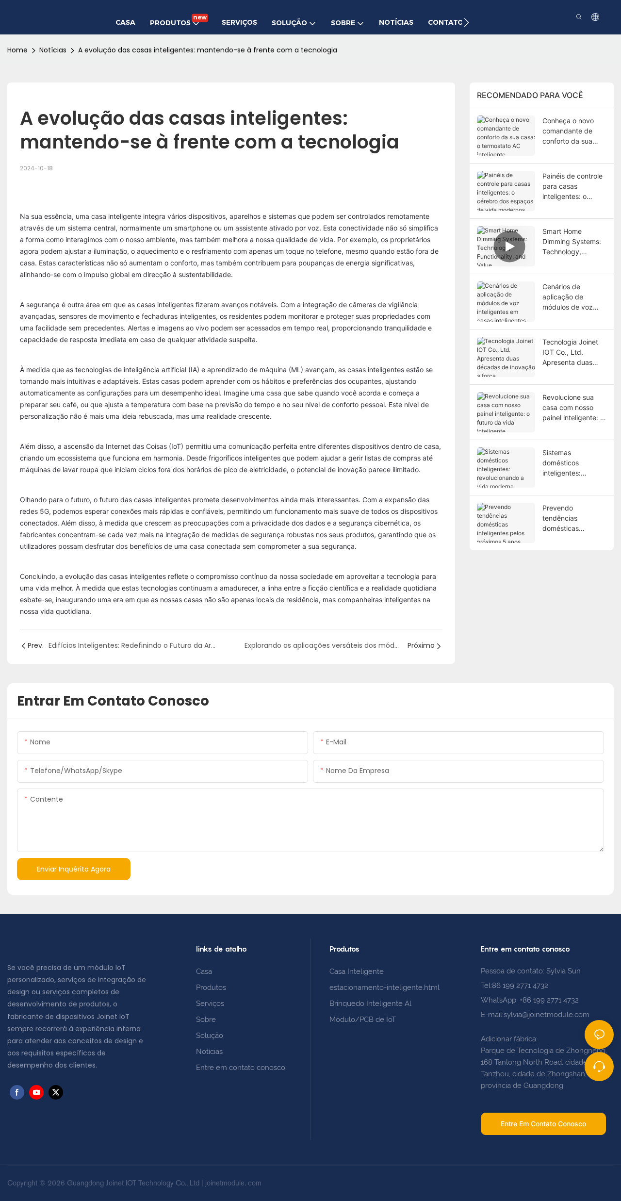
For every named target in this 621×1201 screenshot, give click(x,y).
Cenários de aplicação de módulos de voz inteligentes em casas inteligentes (570, 297)
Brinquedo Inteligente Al (370, 1003)
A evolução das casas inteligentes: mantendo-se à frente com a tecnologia (207, 50)
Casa (204, 971)
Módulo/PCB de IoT (362, 1019)
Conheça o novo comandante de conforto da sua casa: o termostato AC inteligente (572, 131)
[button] (466, 22)
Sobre (206, 1019)
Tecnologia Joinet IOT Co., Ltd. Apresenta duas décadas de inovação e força (570, 352)
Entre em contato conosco (240, 1067)
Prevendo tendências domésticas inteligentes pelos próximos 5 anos (570, 518)
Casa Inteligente (356, 971)
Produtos (212, 987)
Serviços (210, 1003)
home (17, 50)
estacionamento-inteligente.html (384, 987)
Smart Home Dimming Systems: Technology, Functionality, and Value (571, 242)
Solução (209, 1035)
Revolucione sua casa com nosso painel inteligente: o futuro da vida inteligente (573, 408)
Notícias (52, 50)
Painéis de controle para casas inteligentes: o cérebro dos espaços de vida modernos (572, 186)
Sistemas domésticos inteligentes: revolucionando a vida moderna (569, 463)
